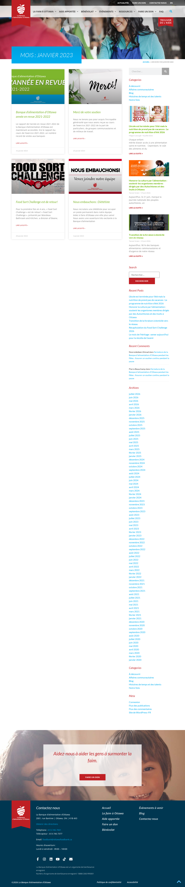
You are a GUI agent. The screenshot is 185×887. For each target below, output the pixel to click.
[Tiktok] (64, 859)
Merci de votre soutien (87, 112)
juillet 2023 (134, 518)
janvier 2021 (135, 618)
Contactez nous (157, 3)
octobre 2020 (135, 628)
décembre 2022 (136, 539)
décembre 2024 (136, 459)
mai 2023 (133, 525)
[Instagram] (44, 859)
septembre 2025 (137, 428)
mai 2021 (133, 604)
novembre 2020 (137, 625)
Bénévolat (87, 11)
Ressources (125, 11)
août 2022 (134, 552)
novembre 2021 (137, 583)
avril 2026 (134, 404)
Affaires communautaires (141, 89)
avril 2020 (134, 649)
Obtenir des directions (47, 824)
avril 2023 (134, 528)
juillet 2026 (134, 393)
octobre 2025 (135, 425)
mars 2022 (134, 570)
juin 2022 (133, 559)
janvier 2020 (135, 659)
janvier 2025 (135, 456)
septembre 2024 (137, 469)
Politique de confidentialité (109, 882)
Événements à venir (151, 808)
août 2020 (134, 635)
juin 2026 (133, 397)
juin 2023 (133, 521)
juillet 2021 (134, 597)
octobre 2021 (135, 587)
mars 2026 (134, 407)
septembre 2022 (137, 549)
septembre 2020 (137, 632)
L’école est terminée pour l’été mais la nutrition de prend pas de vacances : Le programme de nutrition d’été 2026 (149, 129)
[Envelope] (71, 859)
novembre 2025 (137, 421)
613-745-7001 (54, 830)
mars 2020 (134, 652)
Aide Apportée (67, 11)
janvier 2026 (135, 414)
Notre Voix (134, 99)
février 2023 (135, 532)
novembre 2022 (137, 542)
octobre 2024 (135, 466)
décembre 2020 (136, 621)
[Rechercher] (165, 71)
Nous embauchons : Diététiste (91, 202)
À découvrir (134, 86)
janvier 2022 (135, 577)
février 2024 (135, 494)
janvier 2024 (135, 497)
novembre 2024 (137, 463)
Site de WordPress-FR (140, 712)
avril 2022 (134, 566)
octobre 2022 (135, 545)
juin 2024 (133, 480)
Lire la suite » (22, 143)
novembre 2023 (137, 504)
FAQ (161, 11)
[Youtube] (57, 859)
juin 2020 (133, 642)
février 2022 (135, 573)
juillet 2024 (134, 476)
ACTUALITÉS (123, 3)
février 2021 (135, 614)
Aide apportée (111, 819)
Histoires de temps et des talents (145, 96)
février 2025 (135, 452)
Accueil (146, 62)
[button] (171, 11)
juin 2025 (133, 438)
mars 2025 (134, 449)
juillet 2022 (134, 556)
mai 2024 (133, 483)
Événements (106, 11)
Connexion (134, 702)
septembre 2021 (137, 590)
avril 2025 (134, 445)
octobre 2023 (135, 507)
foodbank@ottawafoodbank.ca (57, 839)
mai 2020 (133, 646)
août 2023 (134, 514)
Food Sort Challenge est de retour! (37, 202)
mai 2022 (133, 563)
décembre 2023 (136, 501)
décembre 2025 (136, 418)
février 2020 (135, 656)
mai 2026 (133, 400)
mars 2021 (134, 611)
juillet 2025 (134, 435)
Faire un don (139, 3)
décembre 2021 (136, 580)
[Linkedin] (51, 859)
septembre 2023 (137, 511)
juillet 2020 (134, 639)
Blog (131, 93)
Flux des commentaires (140, 709)
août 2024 (134, 473)
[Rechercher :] (144, 275)
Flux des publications (139, 705)
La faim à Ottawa (43, 11)
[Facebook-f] (37, 859)
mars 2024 (134, 490)
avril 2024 (134, 487)
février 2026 (135, 411)
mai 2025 (133, 442)
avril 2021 (134, 608)
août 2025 (134, 431)
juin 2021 (133, 601)
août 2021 (134, 594)
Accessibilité (132, 882)
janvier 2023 (135, 535)
